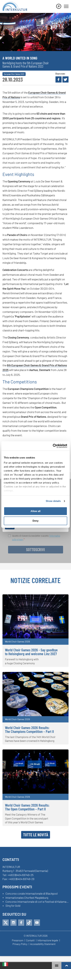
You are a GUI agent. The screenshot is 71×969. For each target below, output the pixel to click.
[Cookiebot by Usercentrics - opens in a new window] (52, 446)
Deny (35, 520)
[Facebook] (21, 922)
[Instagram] (13, 922)
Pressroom (17, 940)
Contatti (30, 940)
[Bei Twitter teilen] (65, 79)
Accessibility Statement (42, 944)
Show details (53, 501)
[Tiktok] (29, 922)
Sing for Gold (12, 905)
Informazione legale (47, 940)
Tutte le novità (35, 834)
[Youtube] (37, 922)
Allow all (35, 511)
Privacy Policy (20, 944)
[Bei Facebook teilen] (58, 79)
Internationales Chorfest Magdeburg (26, 897)
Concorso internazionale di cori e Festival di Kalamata (37, 901)
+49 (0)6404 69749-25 (21, 875)
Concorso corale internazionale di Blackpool (31, 893)
